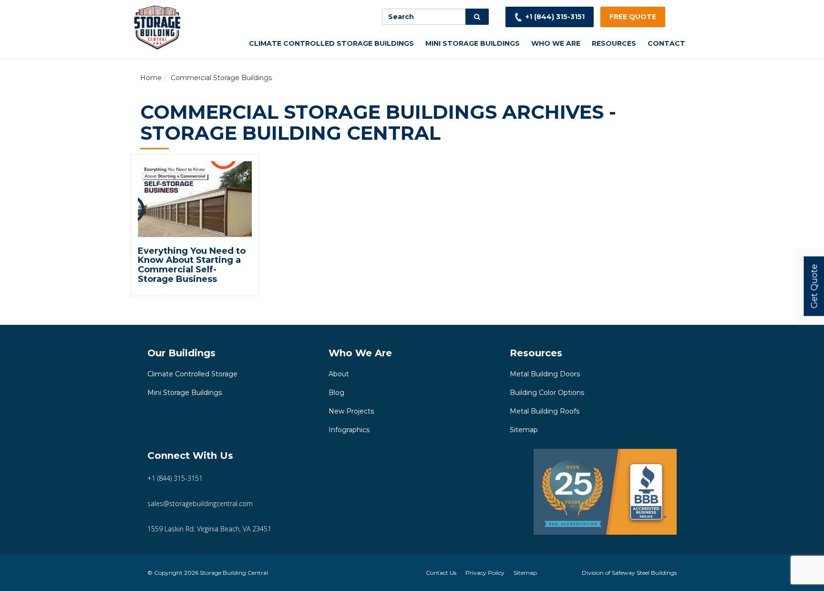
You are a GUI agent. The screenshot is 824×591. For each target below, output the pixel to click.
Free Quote (632, 16)
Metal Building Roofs (544, 411)
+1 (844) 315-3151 (555, 16)
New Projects (351, 411)
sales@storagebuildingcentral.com (200, 503)
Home (151, 77)
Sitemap (524, 429)
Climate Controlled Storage (192, 374)
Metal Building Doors (545, 374)
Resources (614, 43)
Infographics (349, 429)
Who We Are (555, 43)
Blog (336, 392)
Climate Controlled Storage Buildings (331, 43)
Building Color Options (547, 392)
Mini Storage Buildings (472, 43)
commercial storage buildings (221, 77)
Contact (666, 43)
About (339, 374)
